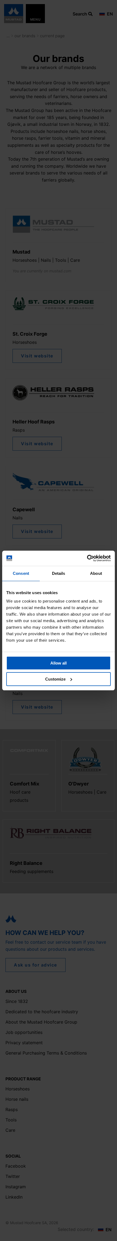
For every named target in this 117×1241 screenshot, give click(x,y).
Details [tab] (58, 573)
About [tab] (96, 573)
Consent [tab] (21, 573)
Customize (55, 679)
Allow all (58, 663)
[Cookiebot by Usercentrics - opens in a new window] (87, 558)
